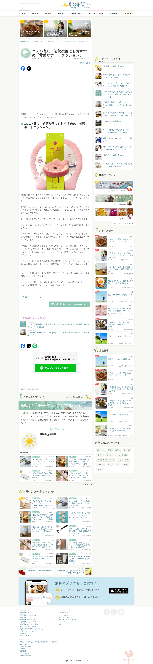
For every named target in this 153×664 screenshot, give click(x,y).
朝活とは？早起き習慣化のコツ (30, 626)
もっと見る (85, 485)
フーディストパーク (65, 617)
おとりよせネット (64, 613)
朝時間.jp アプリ (25, 617)
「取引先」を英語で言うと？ (113, 155)
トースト (100, 465)
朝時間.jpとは (24, 613)
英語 (109, 450)
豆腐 (126, 460)
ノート (124, 465)
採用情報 (23, 649)
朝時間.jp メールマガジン (28, 615)
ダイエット (110, 455)
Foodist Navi (63, 622)
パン (109, 465)
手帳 (116, 465)
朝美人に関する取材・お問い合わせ (31, 629)
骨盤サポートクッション (30, 297)
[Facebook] (22, 70)
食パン (99, 455)
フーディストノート (65, 615)
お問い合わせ (24, 636)
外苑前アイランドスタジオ (67, 619)
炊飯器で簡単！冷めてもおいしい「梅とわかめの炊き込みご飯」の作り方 (115, 148)
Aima (60, 624)
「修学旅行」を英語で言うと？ (114, 121)
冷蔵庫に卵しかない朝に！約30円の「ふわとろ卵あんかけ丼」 (118, 76)
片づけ (99, 469)
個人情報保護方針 (26, 646)
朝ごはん (100, 450)
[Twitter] (28, 70)
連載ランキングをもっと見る (122, 223)
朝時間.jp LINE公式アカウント (30, 619)
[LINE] (34, 348)
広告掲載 (23, 651)
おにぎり (127, 450)
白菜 (119, 460)
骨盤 (37, 389)
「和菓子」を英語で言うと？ (113, 66)
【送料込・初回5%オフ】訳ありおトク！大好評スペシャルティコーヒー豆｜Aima (118, 105)
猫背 (33, 389)
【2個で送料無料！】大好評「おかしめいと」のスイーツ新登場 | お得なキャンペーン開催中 (118, 94)
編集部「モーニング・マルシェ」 (43, 58)
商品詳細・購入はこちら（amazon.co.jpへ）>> (69, 304)
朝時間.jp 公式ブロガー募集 (29, 624)
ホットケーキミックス (105, 460)
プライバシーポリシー (27, 631)
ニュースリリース (26, 653)
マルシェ (23, 389)
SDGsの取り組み (25, 655)
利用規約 (23, 633)
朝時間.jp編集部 (85, 63)
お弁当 (117, 450)
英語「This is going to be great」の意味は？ (118, 139)
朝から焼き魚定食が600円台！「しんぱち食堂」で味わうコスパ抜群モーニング (118, 114)
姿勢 (29, 389)
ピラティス (122, 455)
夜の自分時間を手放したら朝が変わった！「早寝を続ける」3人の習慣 (117, 131)
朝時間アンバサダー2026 (28, 622)
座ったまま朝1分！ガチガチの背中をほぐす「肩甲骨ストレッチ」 (117, 165)
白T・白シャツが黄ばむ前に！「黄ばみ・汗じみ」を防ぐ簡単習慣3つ (117, 84)
